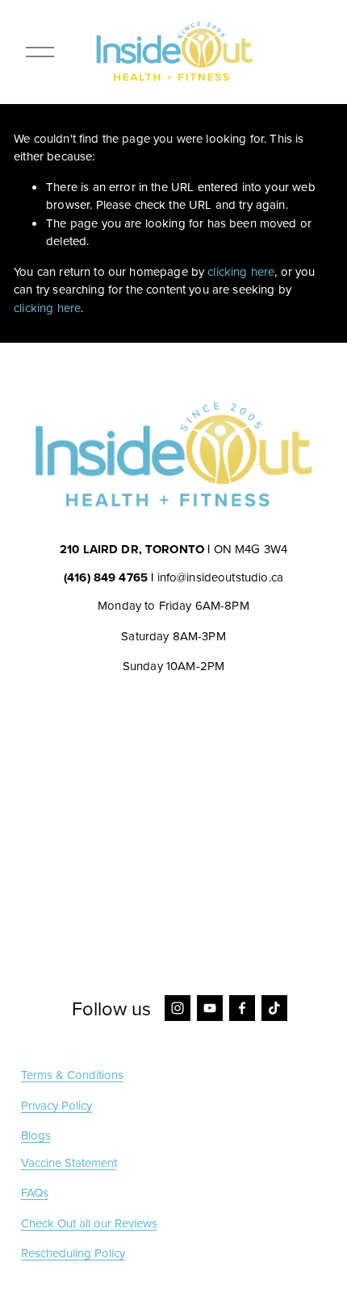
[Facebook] (242, 1008)
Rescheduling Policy (73, 1253)
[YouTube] (210, 1008)
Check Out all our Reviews (89, 1223)
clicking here (240, 271)
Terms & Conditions (72, 1075)
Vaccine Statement (69, 1163)
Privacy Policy (56, 1105)
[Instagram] (177, 1008)
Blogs (36, 1135)
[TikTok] (274, 1008)
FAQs (34, 1192)
